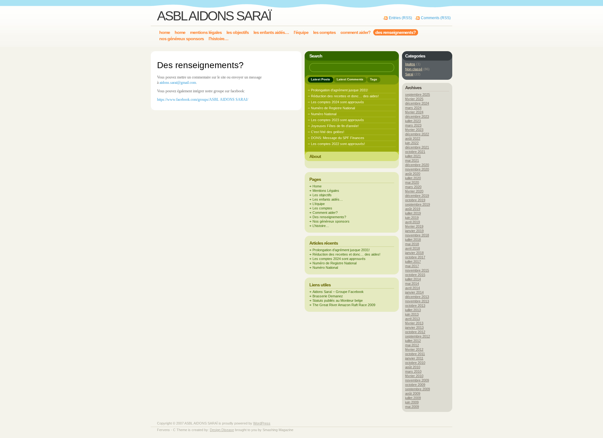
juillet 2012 (413, 341)
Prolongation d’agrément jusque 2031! (339, 90)
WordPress (261, 423)
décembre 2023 (417, 116)
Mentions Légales (325, 190)
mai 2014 (412, 283)
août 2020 (412, 174)
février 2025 (414, 99)
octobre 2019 (415, 200)
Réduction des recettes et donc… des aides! (345, 96)
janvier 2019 (414, 231)
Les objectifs (322, 195)
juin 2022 (412, 143)
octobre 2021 (415, 152)
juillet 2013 (413, 310)
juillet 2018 (413, 239)
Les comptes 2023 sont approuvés (337, 120)
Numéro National (323, 114)
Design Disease (222, 430)
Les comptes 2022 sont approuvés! (338, 144)
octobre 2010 (415, 363)
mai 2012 (412, 345)
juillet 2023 (413, 121)
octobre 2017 (415, 257)
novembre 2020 (417, 169)
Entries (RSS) (400, 18)
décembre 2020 (417, 165)
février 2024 (414, 112)
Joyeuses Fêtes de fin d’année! (335, 126)
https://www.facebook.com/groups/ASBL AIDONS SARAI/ (202, 99)
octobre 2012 (415, 332)
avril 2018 (412, 248)
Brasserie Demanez (327, 296)
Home (317, 186)
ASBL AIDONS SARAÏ (214, 15)
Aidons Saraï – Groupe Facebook (338, 292)
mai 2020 (412, 182)
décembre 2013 (417, 297)
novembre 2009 (417, 380)
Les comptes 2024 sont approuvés (337, 102)
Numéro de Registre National (333, 108)
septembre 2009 (417, 389)
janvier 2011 (414, 358)
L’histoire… (320, 226)
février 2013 (414, 323)
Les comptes (322, 208)
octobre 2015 (415, 275)
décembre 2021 (417, 147)
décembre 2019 (417, 195)
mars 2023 (413, 125)
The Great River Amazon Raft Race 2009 (343, 305)
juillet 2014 (413, 279)
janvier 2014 (414, 292)
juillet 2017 (413, 261)
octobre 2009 (415, 385)
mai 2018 (412, 244)
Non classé (413, 69)
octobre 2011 (415, 354)
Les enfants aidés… (327, 199)
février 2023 (414, 130)
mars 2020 (413, 187)
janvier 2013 (414, 327)
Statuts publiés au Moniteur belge (337, 300)
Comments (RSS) (436, 18)
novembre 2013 (417, 301)
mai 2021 (412, 160)
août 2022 (412, 138)
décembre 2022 (417, 134)
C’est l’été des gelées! (327, 132)
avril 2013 (412, 319)
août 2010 (412, 367)
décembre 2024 (417, 103)
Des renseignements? (329, 217)
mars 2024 (413, 108)
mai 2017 (412, 266)
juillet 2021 (413, 156)
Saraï (409, 74)
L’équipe (318, 204)
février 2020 (414, 191)
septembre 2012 (417, 336)
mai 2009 (412, 406)
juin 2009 (412, 402)
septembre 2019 (417, 204)
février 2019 (414, 226)
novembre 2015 (417, 270)
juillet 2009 (413, 398)
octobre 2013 (415, 305)
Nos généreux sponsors (331, 221)
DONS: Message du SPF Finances (337, 138)
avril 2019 (412, 222)
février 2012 (414, 349)
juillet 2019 (413, 213)
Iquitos (410, 64)
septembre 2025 (417, 94)
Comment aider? (325, 212)
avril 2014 (412, 288)
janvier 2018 (414, 253)
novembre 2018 (417, 235)
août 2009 (412, 393)
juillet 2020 (413, 178)
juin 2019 (412, 217)
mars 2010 (413, 371)
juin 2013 (412, 314)
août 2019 (412, 209)
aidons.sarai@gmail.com (178, 82)
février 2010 (414, 376)
